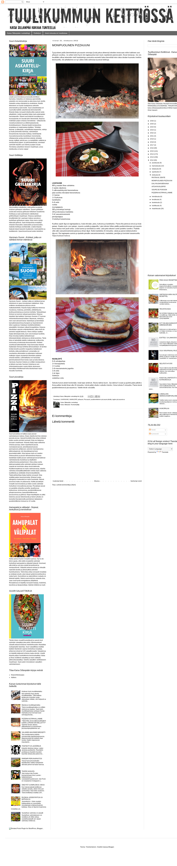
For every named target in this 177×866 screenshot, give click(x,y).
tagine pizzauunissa (118, 399)
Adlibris (13, 677)
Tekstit (153, 430)
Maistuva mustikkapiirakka (31, 705)
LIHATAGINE (65, 399)
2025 (152, 124)
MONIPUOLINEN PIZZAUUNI (162, 181)
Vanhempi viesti (136, 481)
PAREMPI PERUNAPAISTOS (32, 759)
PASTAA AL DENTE (158, 177)
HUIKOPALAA (164, 408)
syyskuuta (155, 172)
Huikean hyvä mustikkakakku (32, 691)
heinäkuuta (156, 196)
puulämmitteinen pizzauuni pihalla (101, 399)
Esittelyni (37, 33)
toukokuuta (156, 202)
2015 (152, 151)
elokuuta (155, 175)
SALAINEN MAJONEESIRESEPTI (33, 732)
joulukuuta (156, 163)
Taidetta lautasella (28, 771)
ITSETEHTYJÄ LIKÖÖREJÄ (31, 746)
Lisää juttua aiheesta (101, 53)
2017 (152, 145)
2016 (152, 148)
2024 (152, 127)
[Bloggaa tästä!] (91, 396)
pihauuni (80, 399)
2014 (152, 154)
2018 (152, 142)
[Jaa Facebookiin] (96, 396)
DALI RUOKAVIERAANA (160, 184)
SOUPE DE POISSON (159, 190)
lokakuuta (155, 169)
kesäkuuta (156, 199)
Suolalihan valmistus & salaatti (32, 813)
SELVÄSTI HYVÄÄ (165, 363)
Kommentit (155, 434)
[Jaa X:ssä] (94, 396)
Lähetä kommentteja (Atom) (66, 485)
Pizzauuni (87, 399)
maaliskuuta (156, 208)
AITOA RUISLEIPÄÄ (159, 186)
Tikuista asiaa (165, 309)
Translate (165, 452)
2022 (152, 133)
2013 (152, 157)
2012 (152, 160)
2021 (152, 136)
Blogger (111, 847)
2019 (152, 139)
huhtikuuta (156, 206)
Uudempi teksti (58, 481)
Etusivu (97, 481)
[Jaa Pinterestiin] (99, 396)
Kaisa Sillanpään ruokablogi (18, 33)
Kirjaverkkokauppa (17, 675)
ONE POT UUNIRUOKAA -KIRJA (33, 785)
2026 (152, 121)
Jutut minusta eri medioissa (56, 33)
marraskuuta (156, 166)
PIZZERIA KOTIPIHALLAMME (32, 719)
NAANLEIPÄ (73, 399)
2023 (152, 130)
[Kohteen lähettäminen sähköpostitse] (89, 396)
